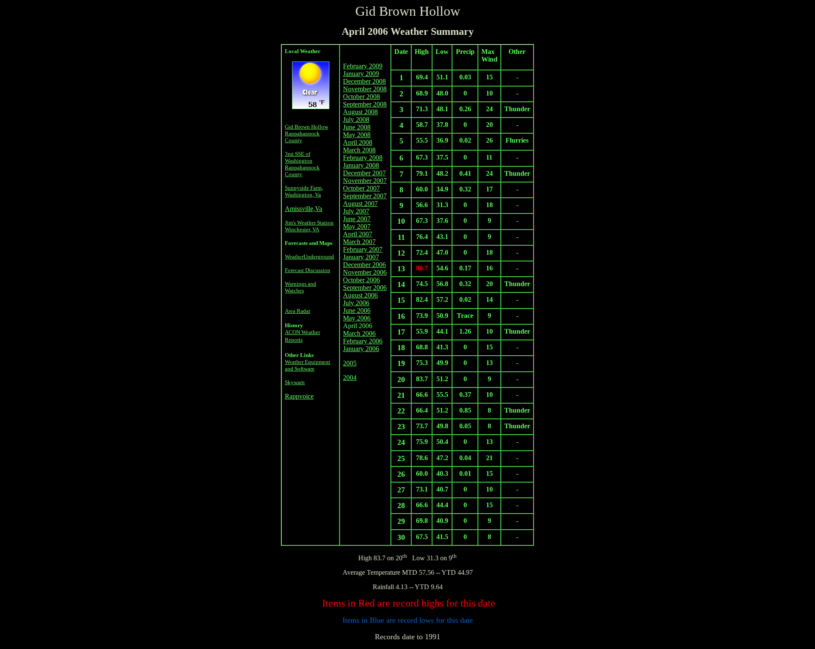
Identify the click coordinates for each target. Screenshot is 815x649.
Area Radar (297, 311)
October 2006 (361, 280)
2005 (350, 363)
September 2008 (365, 104)
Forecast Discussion (307, 270)
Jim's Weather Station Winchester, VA (309, 226)
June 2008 (357, 127)
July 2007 (356, 211)
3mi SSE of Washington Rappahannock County (302, 164)
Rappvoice (299, 396)
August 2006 (360, 295)
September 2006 (365, 287)
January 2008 (361, 165)
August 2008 (360, 111)
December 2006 (364, 264)
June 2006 (357, 310)
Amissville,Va (303, 208)
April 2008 (357, 142)
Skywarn (295, 382)
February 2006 (362, 341)
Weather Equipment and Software (307, 365)
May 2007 (357, 226)
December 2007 (364, 173)
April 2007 (357, 234)
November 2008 (365, 89)
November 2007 (365, 180)
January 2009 (361, 73)
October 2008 (361, 96)
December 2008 (364, 81)
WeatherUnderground (309, 256)
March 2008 (359, 150)
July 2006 (356, 302)
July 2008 (356, 119)
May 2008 (357, 134)
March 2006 (359, 333)
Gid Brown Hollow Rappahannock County (306, 133)
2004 (350, 377)
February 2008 (362, 157)
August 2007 (360, 203)
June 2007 (357, 218)
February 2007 (362, 249)
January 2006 (361, 348)
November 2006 (365, 272)
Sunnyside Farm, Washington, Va (304, 191)
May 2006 (357, 318)
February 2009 (362, 66)
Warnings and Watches (300, 287)
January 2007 (361, 257)
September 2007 (365, 195)
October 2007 (361, 188)
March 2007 (359, 241)
